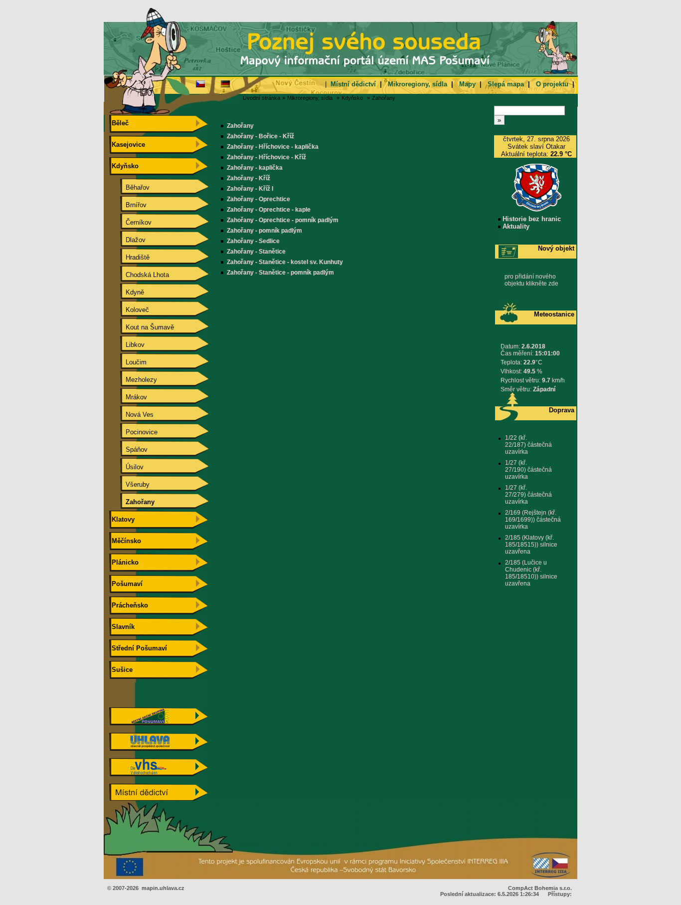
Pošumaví (126, 584)
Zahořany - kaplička (255, 167)
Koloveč (129, 309)
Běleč (119, 123)
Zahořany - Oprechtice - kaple (269, 209)
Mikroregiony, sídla (417, 84)
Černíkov (131, 222)
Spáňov (129, 449)
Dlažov (128, 240)
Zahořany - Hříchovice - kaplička (273, 146)
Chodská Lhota (139, 275)
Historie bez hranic (531, 219)
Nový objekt (556, 248)
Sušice (121, 669)
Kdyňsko (352, 98)
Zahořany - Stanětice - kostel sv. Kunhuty (285, 262)
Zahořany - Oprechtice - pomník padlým (283, 220)
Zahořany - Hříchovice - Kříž (266, 157)
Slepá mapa (506, 84)
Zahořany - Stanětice (256, 251)
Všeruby (130, 484)
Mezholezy (133, 379)
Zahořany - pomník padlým (264, 230)
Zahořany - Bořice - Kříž (260, 136)
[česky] (200, 83)
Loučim (128, 362)
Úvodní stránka (261, 98)
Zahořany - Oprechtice (258, 199)
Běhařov (130, 187)
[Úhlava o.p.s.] (158, 748)
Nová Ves (132, 414)
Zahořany (383, 98)
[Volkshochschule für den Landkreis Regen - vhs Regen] (158, 774)
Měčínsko (125, 541)
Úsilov (127, 467)
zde (553, 283)
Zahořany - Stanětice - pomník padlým (280, 272)
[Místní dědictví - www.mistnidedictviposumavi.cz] (158, 799)
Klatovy (122, 519)
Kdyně (127, 292)
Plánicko (124, 562)
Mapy (467, 84)
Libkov (127, 344)
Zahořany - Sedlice (253, 241)
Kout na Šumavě (142, 327)
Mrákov (128, 397)
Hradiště (130, 257)
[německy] (225, 83)
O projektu (552, 84)
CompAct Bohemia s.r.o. (540, 888)
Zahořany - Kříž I (250, 188)
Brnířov (128, 205)
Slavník (122, 626)
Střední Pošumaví (138, 648)
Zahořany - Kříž (248, 178)
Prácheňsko (129, 605)
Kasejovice (127, 144)
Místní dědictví (353, 84)
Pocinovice (134, 432)
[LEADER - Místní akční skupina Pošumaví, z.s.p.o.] (158, 723)
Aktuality (515, 226)
